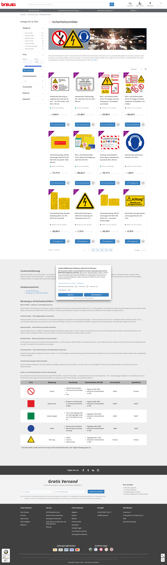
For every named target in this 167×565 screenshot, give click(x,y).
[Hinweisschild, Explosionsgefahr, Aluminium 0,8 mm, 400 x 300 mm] (85, 84)
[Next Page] (111, 250)
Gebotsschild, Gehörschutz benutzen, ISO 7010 (134, 156)
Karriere (23, 515)
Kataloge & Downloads (53, 519)
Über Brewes (24, 512)
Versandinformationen (79, 531)
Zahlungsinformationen (79, 534)
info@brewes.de (102, 515)
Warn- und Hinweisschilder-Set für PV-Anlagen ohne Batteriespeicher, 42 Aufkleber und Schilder (109, 100)
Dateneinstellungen (129, 522)
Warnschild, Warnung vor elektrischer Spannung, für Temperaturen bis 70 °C (84, 215)
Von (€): (25, 59)
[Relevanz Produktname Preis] (136, 69)
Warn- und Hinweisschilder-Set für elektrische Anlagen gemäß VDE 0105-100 (85, 157)
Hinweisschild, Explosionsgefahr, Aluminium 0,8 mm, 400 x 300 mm (85, 99)
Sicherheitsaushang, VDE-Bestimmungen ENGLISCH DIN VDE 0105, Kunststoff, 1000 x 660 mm (59, 158)
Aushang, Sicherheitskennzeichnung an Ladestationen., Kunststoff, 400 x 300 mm (109, 157)
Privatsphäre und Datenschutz (133, 515)
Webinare (23, 525)
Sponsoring (24, 519)
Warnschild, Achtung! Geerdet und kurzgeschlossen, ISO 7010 (135, 215)
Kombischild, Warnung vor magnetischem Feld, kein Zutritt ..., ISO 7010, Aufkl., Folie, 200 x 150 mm (59, 100)
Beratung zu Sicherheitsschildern (37, 293)
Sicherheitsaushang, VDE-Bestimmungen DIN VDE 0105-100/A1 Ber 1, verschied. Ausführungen (109, 217)
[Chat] (163, 560)
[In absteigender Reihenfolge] (146, 69)
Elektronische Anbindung (54, 515)
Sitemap (48, 527)
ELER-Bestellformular (53, 512)
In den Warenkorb (58, 124)
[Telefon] (163, 556)
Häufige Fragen (77, 528)
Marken (133, 11)
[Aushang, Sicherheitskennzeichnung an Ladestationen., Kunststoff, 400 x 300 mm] (110, 142)
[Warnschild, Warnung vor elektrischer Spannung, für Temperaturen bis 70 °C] (85, 201)
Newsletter (75, 525)
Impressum (127, 512)
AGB (124, 519)
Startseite (23, 14)
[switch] (6, 560)
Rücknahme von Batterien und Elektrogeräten (56, 523)
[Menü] (9, 550)
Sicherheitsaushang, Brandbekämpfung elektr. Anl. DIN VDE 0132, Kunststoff (60, 215)
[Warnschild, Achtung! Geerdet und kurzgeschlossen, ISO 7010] (135, 201)
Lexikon (74, 515)
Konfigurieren (134, 183)
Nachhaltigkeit (25, 522)
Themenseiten (76, 522)
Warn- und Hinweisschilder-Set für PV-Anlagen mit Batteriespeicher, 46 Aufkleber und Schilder (135, 100)
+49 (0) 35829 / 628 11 (104, 512)
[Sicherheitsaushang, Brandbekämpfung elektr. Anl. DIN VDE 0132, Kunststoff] (60, 201)
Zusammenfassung (32, 291)
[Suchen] (112, 4)
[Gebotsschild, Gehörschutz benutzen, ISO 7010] (135, 142)
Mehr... (96, 60)
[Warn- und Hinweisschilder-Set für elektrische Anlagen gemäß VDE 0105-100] (85, 142)
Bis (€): (36, 59)
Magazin (74, 512)
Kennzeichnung (34, 11)
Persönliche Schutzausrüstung (68, 11)
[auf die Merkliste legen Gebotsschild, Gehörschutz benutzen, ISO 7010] (143, 183)
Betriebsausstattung (104, 11)
